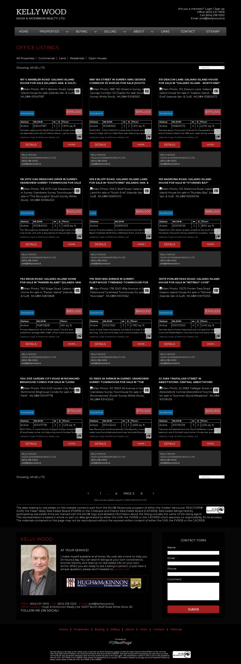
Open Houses (98, 58)
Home (23, 31)
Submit (193, 609)
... (108, 493)
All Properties (25, 58)
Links (165, 31)
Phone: (172, 568)
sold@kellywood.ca (212, 18)
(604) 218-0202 (30, 160)
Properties (81, 629)
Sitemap (212, 31)
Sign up (220, 8)
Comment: (174, 579)
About (129, 629)
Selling (115, 629)
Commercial (47, 58)
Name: (172, 547)
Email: (171, 558)
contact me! (121, 569)
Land (62, 58)
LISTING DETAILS (31, 145)
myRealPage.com (120, 642)
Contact (188, 31)
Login (208, 8)
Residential (77, 58)
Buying (99, 629)
